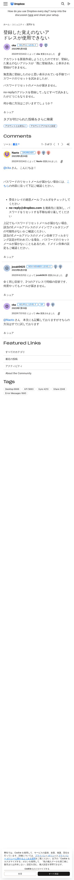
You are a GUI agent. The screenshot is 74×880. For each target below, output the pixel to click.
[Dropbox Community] (18, 4)
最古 (16, 144)
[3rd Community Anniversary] (41, 45)
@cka (7, 167)
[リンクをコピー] (59, 54)
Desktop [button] (12, 389)
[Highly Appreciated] (48, 152)
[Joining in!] (46, 45)
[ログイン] (69, 4)
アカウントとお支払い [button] (15, 126)
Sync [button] (43, 389)
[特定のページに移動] (68, 144)
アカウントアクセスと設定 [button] (43, 126)
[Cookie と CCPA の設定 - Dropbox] (37, 863)
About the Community (18, 373)
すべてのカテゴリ (15, 351)
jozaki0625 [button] (18, 266)
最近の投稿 (12, 358)
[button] (6, 46)
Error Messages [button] (15, 393)
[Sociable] (44, 152)
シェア (8, 112)
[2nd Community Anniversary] (56, 266)
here (30, 14)
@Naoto (8, 320)
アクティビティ (14, 365)
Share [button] (59, 389)
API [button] (29, 389)
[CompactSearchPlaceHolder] (63, 4)
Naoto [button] (15, 152)
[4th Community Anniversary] (39, 152)
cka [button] (14, 45)
